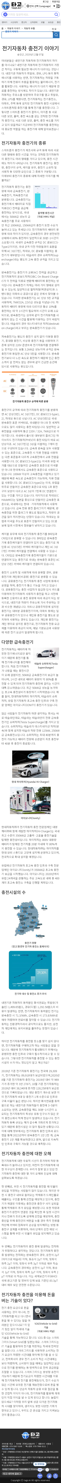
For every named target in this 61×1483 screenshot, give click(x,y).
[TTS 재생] (22, 6)
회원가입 (56, 1)
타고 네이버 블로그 (12, 1473)
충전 (58, 22)
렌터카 (4, 22)
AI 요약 (54, 30)
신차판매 (33, 22)
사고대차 (14, 22)
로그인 (46, 1)
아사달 (5, 1469)
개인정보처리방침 (8, 1448)
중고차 (24, 22)
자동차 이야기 (13, 28)
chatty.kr (54, 1469)
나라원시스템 (13, 1469)
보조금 (50, 22)
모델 (42, 22)
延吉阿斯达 (24, 1469)
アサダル (34, 1469)
